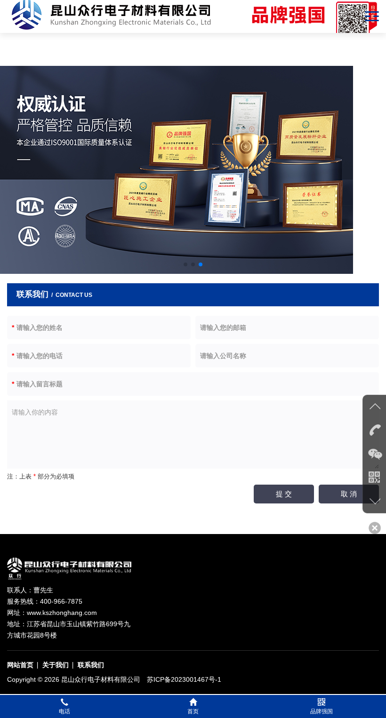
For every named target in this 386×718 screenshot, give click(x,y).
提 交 (284, 494)
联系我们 (91, 665)
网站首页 (20, 665)
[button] (185, 264)
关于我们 (55, 665)
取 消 (349, 494)
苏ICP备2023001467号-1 (184, 679)
